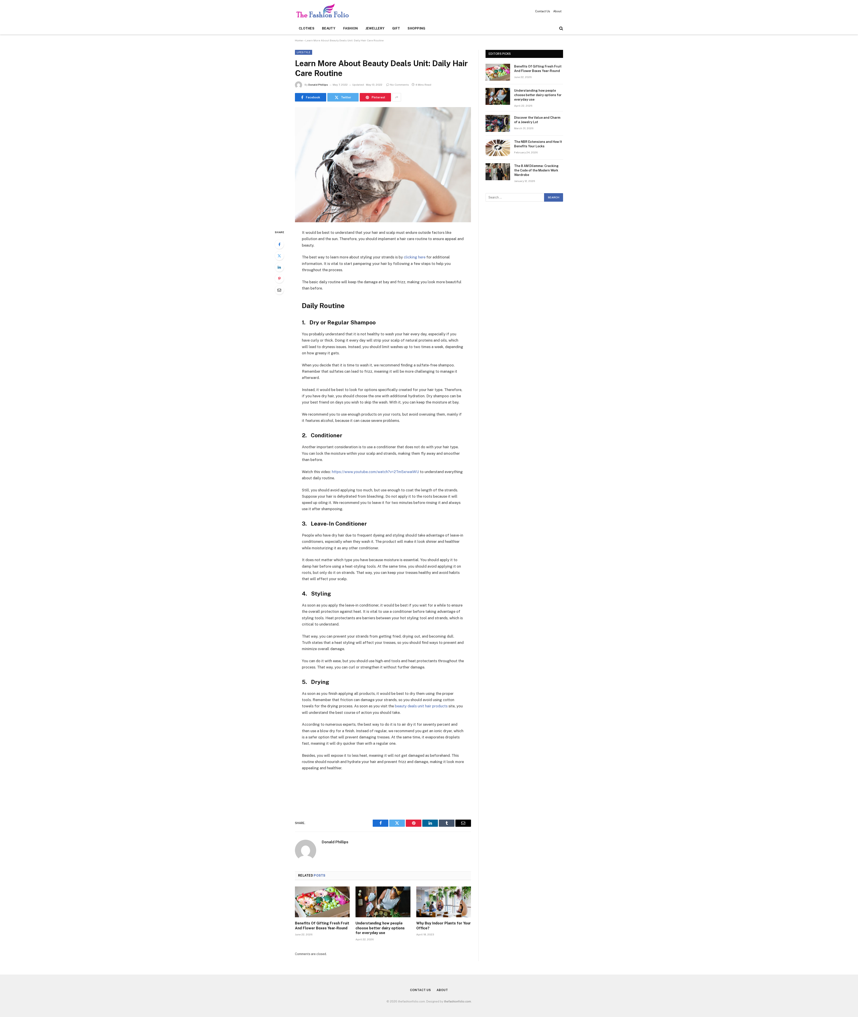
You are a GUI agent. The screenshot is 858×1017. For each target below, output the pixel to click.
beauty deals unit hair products (421, 706)
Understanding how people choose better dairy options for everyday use (380, 928)
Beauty (329, 28)
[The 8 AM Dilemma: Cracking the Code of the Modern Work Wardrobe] (498, 171)
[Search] (560, 28)
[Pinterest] (279, 278)
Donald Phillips (318, 84)
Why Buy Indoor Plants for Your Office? (443, 925)
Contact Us (542, 11)
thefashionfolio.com (457, 1001)
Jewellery (375, 28)
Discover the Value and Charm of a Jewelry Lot (537, 120)
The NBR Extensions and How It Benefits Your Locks (538, 144)
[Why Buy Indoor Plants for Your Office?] (443, 901)
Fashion (350, 28)
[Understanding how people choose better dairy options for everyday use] (382, 901)
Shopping (416, 28)
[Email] (279, 289)
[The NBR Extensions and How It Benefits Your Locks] (498, 147)
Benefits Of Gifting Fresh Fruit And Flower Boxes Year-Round (322, 925)
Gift (396, 28)
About (557, 11)
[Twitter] (279, 255)
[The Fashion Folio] (324, 11)
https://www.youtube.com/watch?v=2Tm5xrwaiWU (375, 471)
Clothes (306, 28)
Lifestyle (303, 52)
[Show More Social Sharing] (396, 97)
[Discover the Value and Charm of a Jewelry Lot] (498, 123)
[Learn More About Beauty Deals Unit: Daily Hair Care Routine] (383, 164)
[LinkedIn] (279, 267)
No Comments (399, 84)
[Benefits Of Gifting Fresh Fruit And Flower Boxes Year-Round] (322, 901)
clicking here (414, 257)
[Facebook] (279, 244)
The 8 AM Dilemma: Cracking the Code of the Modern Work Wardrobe (536, 170)
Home (299, 40)
